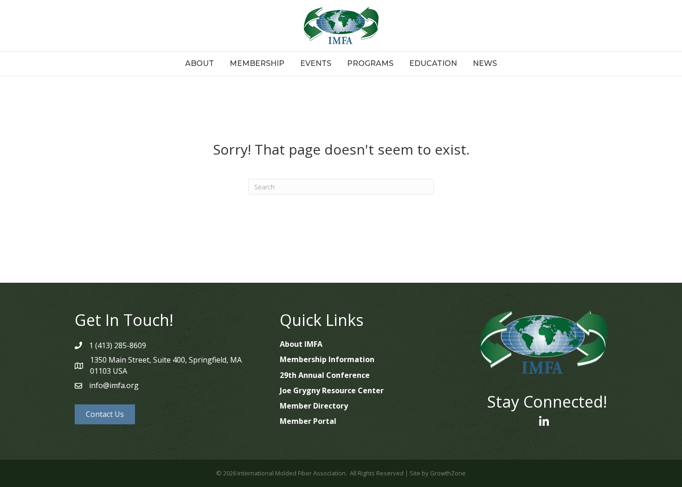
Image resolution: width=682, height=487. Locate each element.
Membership (257, 63)
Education (433, 63)
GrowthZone (448, 473)
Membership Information (327, 359)
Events (315, 63)
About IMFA (301, 344)
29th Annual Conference (325, 375)
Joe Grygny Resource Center (332, 390)
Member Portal (308, 421)
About (199, 63)
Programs (370, 63)
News (485, 63)
